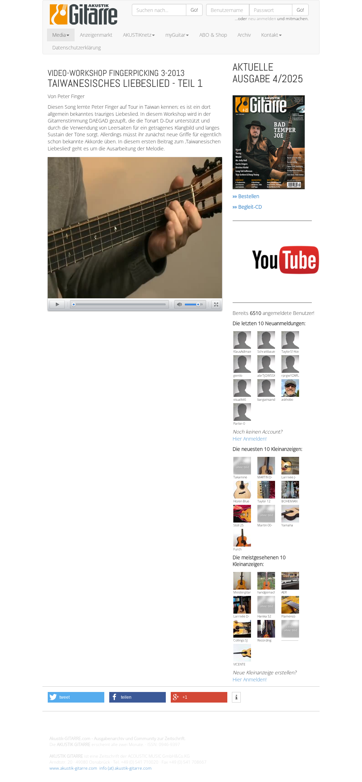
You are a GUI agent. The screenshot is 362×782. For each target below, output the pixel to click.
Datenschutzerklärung (76, 47)
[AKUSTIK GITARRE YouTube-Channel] (285, 261)
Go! (194, 9)
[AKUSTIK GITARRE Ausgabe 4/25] (269, 143)
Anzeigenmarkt (96, 34)
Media (59, 34)
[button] (76, 697)
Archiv (244, 34)
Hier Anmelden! (250, 438)
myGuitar (175, 34)
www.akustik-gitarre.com (73, 768)
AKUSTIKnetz (137, 34)
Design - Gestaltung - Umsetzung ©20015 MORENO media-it (107, 726)
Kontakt (269, 34)
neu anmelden (262, 19)
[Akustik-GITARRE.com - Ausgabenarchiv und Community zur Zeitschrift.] (83, 26)
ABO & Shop (213, 34)
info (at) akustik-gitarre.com (125, 768)
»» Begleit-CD (247, 206)
